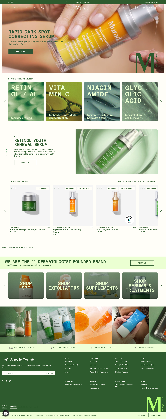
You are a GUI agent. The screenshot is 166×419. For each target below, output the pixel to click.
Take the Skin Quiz (147, 365)
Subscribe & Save (121, 361)
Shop (10, 8)
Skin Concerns (19, 8)
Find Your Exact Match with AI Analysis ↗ (137, 181)
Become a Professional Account (124, 385)
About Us (93, 361)
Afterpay (144, 384)
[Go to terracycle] (13, 407)
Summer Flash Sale (83, 2)
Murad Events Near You (149, 388)
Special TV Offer (151, 2)
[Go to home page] (155, 404)
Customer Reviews (147, 368)
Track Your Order (71, 361)
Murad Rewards (121, 368)
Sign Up (50, 373)
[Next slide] (100, 2)
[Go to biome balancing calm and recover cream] (130, 325)
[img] (83, 8)
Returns (67, 372)
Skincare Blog (39, 8)
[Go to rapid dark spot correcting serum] (93, 325)
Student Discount (121, 372)
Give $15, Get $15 (121, 365)
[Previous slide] (4, 102)
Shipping (68, 368)
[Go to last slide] (66, 2)
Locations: (141, 415)
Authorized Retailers (97, 384)
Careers (93, 365)
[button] (156, 7)
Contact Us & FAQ (71, 365)
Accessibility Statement (99, 372)
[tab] (6, 146)
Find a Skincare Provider (74, 384)
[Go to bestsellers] (18, 325)
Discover (29, 8)
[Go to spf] (56, 325)
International (94, 388)
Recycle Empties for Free (99, 368)
